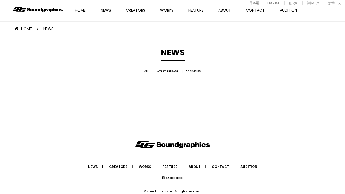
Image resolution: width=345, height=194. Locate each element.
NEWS (106, 10)
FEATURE (195, 10)
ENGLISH (273, 3)
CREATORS (135, 10)
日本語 (254, 3)
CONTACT (255, 10)
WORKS (167, 10)
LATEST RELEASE (167, 71)
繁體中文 (334, 3)
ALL (146, 71)
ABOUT (224, 10)
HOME (80, 10)
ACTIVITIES (193, 71)
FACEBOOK (174, 178)
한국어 (293, 3)
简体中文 (313, 3)
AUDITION (288, 10)
